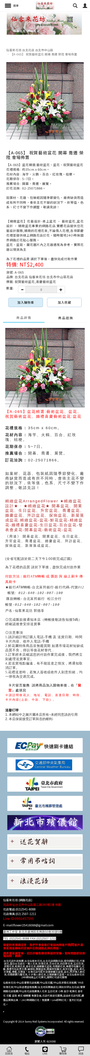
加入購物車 (25, 302)
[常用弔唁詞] (45, 861)
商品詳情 (23, 317)
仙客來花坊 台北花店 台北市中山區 (29, 50)
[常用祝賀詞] (45, 842)
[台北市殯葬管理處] (45, 803)
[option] (45, 23)
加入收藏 (64, 302)
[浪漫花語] (45, 881)
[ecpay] (45, 745)
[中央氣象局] (45, 764)
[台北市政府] (45, 784)
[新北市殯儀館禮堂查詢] (45, 822)
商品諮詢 (65, 318)
